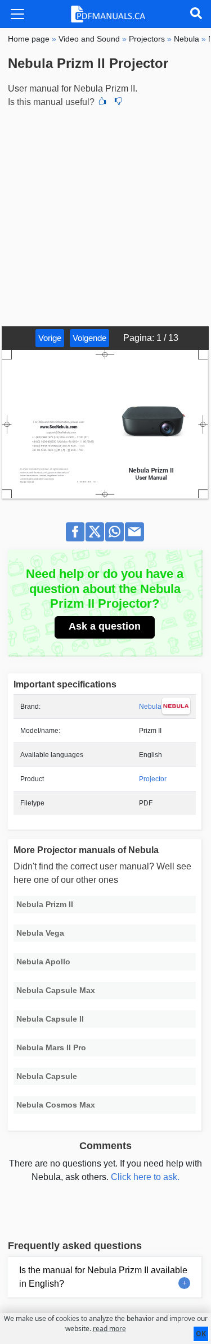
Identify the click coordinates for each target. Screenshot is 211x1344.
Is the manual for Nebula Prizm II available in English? (103, 1276)
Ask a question (105, 626)
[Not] (118, 102)
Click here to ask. (145, 1177)
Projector (153, 779)
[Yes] (102, 102)
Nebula (150, 706)
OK (201, 1333)
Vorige (49, 338)
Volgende (89, 338)
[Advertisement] (105, 215)
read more (109, 1328)
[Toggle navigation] (17, 14)
